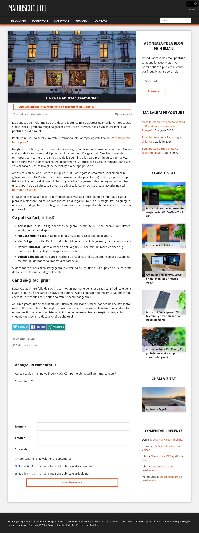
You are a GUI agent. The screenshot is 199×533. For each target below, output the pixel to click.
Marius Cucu (149, 476)
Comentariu (24, 381)
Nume (20, 426)
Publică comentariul (72, 482)
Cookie (51, 525)
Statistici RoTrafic (65, 525)
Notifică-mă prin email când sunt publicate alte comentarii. (56, 466)
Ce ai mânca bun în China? (168, 439)
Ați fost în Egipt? (156, 409)
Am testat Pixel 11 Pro (159, 245)
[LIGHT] (192, 4)
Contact (101, 20)
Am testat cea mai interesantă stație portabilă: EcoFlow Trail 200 (165, 212)
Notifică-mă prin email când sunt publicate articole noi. (54, 473)
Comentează (125, 114)
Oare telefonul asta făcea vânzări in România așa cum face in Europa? (163, 126)
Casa (33, 338)
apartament (31, 345)
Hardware (40, 20)
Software (61, 20)
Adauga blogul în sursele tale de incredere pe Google (56, 107)
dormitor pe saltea (24, 190)
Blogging (18, 20)
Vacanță (81, 20)
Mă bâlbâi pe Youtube (163, 112)
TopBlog (94, 525)
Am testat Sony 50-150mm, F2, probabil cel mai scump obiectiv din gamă (164, 353)
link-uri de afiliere (17, 525)
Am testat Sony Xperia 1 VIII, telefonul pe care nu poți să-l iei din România (163, 316)
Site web (21, 449)
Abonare (154, 91)
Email (20, 438)
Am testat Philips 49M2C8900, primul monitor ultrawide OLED (164, 278)
